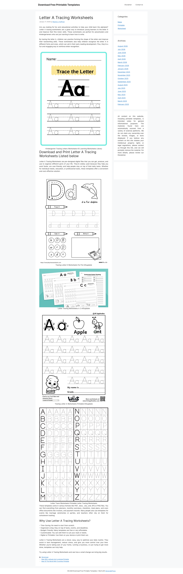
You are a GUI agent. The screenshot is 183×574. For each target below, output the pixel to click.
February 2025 (123, 104)
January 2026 (123, 69)
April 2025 (122, 98)
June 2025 (122, 91)
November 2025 (124, 75)
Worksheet (44, 557)
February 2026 (123, 66)
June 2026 (122, 53)
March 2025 (122, 101)
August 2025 (123, 85)
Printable (121, 25)
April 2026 (122, 59)
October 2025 (123, 78)
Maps (120, 22)
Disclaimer (128, 5)
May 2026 (121, 56)
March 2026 (122, 62)
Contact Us (139, 5)
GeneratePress (110, 571)
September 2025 (124, 82)
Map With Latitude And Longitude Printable (55, 559)
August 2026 (123, 46)
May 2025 (121, 95)
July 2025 (121, 88)
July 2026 (121, 49)
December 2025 (124, 72)
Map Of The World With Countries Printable (55, 561)
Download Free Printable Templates (59, 4)
